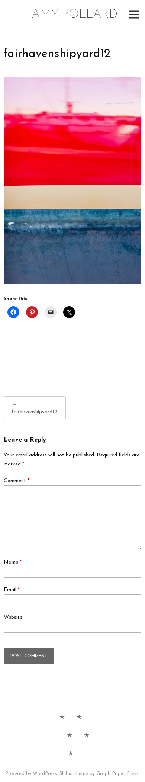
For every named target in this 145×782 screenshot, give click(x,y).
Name (13, 562)
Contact (71, 753)
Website (13, 617)
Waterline (69, 735)
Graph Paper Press (117, 773)
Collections (79, 716)
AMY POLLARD (74, 15)
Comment (16, 481)
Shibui (65, 773)
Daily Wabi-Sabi (62, 716)
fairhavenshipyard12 (34, 412)
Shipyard (87, 735)
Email (12, 590)
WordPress (45, 773)
